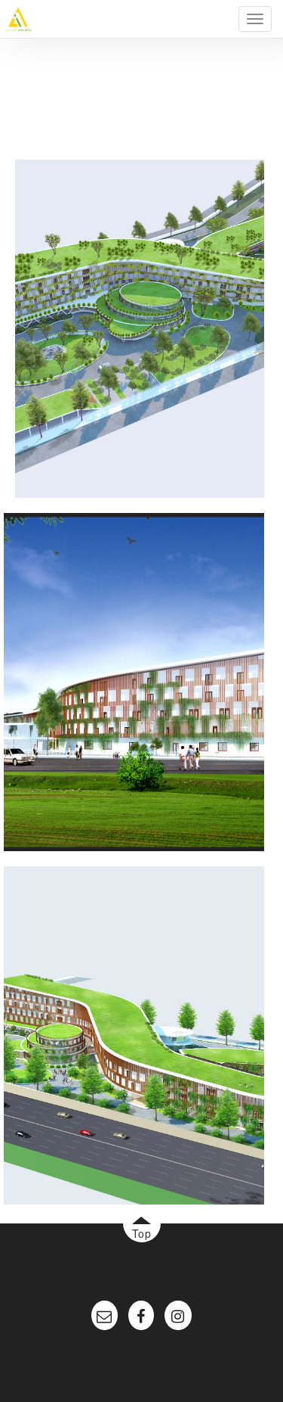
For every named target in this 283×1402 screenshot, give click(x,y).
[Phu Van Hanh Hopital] (139, 326)
